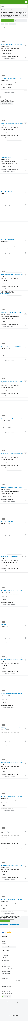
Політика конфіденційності (8, 968)
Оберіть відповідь (6, 103)
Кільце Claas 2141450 (6, 191)
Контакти (4, 943)
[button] (26, 2)
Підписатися (5, 920)
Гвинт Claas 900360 (6, 157)
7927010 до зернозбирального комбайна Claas (13, 693)
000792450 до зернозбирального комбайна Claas (14, 831)
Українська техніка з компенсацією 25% (11, 980)
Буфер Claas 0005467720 (7, 239)
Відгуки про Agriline (6, 973)
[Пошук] (26, 6)
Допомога (4, 941)
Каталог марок (5, 978)
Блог (3, 976)
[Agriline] (1, 10)
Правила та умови (6, 966)
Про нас (3, 938)
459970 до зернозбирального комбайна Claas (13, 728)
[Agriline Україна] (9, 2)
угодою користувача (14, 924)
